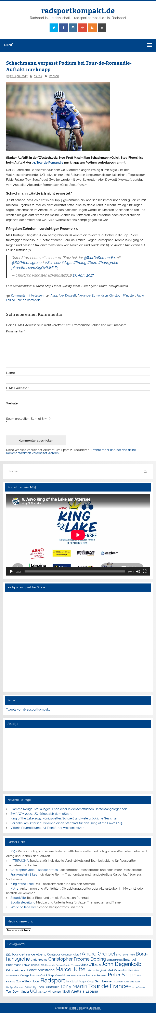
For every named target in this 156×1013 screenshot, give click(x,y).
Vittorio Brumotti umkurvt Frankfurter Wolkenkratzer (47, 828)
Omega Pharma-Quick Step (37, 975)
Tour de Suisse (137, 987)
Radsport (52, 980)
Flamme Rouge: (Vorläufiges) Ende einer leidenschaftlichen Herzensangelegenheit (69, 809)
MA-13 (15, 888)
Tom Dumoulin (48, 987)
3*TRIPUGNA (20, 860)
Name (11, 372)
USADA (42, 991)
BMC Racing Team (125, 954)
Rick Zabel (72, 981)
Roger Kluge (86, 981)
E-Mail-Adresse (17, 388)
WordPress (75, 1007)
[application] (78, 535)
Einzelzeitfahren (114, 960)
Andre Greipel (98, 954)
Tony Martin (73, 986)
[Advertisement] (78, 759)
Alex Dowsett (67, 295)
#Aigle (67, 262)
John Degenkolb (121, 964)
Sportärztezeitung (23, 902)
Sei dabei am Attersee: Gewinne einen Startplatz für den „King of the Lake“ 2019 (66, 823)
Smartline (95, 1007)
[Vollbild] (145, 571)
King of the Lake (22, 884)
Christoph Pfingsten (122, 295)
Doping (98, 959)
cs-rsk (38, 76)
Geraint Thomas (71, 965)
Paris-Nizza (62, 975)
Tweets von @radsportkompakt (28, 709)
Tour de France (108, 986)
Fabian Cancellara (33, 965)
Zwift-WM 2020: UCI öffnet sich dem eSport (41, 814)
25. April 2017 (83, 275)
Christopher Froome (69, 959)
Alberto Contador (48, 954)
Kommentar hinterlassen (27, 295)
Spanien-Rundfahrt (124, 981)
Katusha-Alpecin (16, 970)
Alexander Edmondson (93, 295)
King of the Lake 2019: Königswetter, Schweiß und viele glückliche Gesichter (64, 818)
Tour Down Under (17, 991)
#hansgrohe (108, 262)
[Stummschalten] (138, 571)
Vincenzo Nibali (59, 991)
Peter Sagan (122, 975)
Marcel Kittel (71, 969)
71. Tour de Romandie (47, 162)
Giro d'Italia (90, 964)
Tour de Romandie (28, 300)
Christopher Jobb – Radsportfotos (34, 870)
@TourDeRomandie (99, 258)
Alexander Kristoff (71, 954)
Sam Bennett (104, 981)
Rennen (54, 76)
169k (14, 851)
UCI (33, 991)
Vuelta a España (84, 991)
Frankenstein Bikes (24, 874)
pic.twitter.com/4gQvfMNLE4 (35, 268)
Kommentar (15, 331)
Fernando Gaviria (54, 965)
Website (12, 403)
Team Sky (29, 987)
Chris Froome (39, 959)
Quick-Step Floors (28, 981)
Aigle (54, 295)
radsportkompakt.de (78, 10)
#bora (92, 262)
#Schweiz (53, 262)
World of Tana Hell (24, 907)
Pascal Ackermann (96, 975)
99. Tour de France (20, 954)
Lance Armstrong (41, 970)
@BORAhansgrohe (27, 262)
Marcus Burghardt (97, 970)
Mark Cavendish (117, 970)
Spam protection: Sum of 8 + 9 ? (28, 418)
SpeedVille (18, 898)
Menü (8, 45)
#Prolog (80, 262)
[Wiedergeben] (11, 571)
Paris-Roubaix (78, 975)
